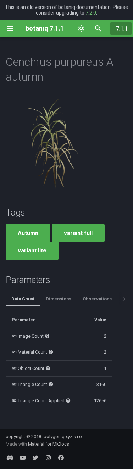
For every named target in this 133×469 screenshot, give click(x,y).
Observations (97, 298)
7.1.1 (122, 28)
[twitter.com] (35, 457)
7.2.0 (90, 13)
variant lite (32, 250)
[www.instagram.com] (48, 457)
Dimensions (58, 298)
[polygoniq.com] (10, 457)
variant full (78, 233)
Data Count (22, 298)
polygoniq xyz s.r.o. (63, 436)
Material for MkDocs (48, 444)
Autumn (28, 233)
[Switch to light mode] (81, 28)
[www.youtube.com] (22, 457)
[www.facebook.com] (61, 457)
